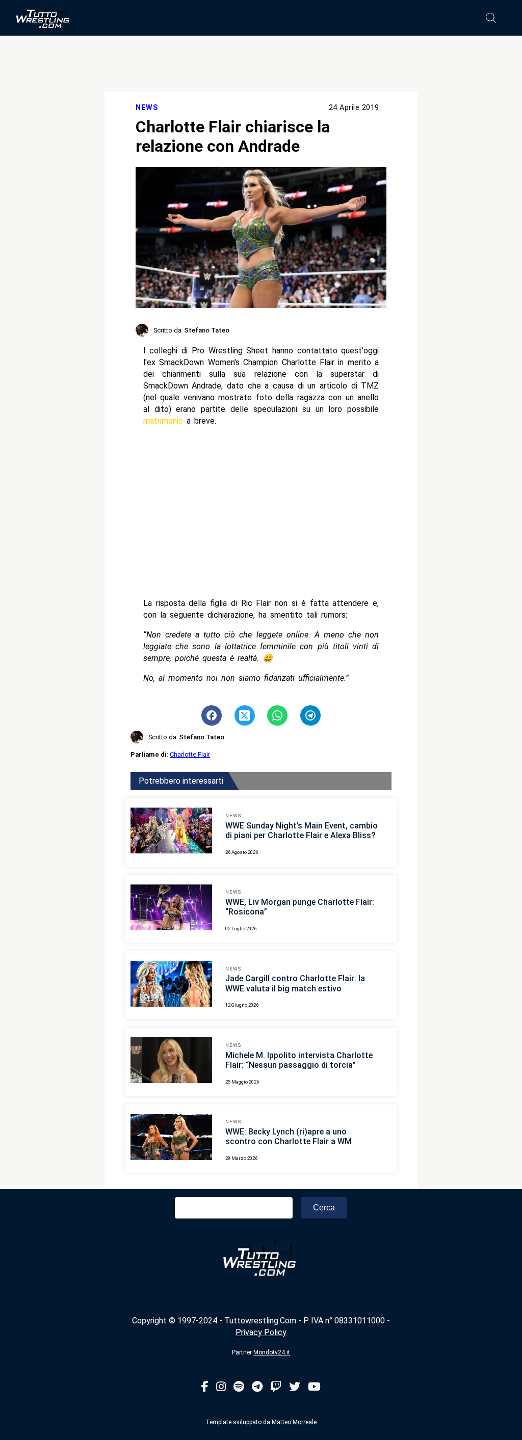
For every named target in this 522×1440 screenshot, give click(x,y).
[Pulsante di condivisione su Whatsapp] (277, 715)
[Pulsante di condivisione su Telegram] (310, 715)
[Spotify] (238, 1387)
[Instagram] (221, 1387)
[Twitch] (275, 1387)
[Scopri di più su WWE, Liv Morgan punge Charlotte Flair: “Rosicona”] (171, 908)
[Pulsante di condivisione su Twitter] (244, 715)
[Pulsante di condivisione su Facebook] (211, 715)
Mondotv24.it (271, 1352)
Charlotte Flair (190, 754)
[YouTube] (314, 1387)
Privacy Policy (261, 1332)
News (147, 107)
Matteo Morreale (294, 1422)
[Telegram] (257, 1387)
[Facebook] (204, 1387)
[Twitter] (294, 1387)
